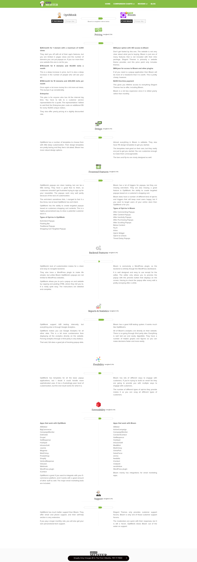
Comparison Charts (122, 4)
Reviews (141, 4)
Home (107, 4)
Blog (153, 4)
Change (70, 21)
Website (58, 21)
